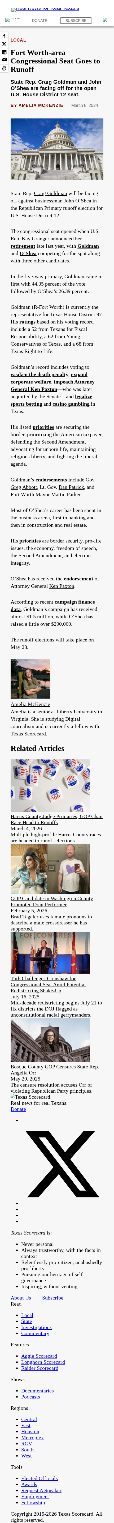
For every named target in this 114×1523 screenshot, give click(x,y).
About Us (21, 1298)
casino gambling (71, 404)
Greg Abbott (24, 487)
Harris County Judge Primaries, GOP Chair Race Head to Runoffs (57, 819)
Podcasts (30, 1397)
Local (18, 40)
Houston (30, 1431)
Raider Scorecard (39, 1368)
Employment (35, 1496)
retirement (23, 246)
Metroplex (32, 1437)
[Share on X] (4, 44)
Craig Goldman (50, 193)
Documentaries (37, 1390)
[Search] (106, 20)
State (26, 1321)
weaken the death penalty (39, 374)
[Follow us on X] (62, 1203)
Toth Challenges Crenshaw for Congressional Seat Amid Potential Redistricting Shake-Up (48, 984)
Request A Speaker (41, 1490)
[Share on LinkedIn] (4, 52)
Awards (29, 1484)
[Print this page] (4, 68)
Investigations (36, 1327)
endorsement (78, 578)
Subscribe (75, 20)
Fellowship (33, 1502)
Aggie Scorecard (39, 1356)
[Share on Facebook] (4, 36)
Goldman (88, 246)
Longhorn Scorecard (43, 1362)
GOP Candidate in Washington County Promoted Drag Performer (52, 901)
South (27, 1449)
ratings (27, 322)
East (25, 1425)
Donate (39, 20)
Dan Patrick (71, 487)
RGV (26, 1443)
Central (29, 1419)
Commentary (35, 1333)
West (26, 1456)
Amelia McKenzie (41, 105)
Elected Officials (39, 1478)
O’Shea (28, 253)
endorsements (51, 479)
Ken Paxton (61, 586)
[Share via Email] (4, 60)
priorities (43, 427)
